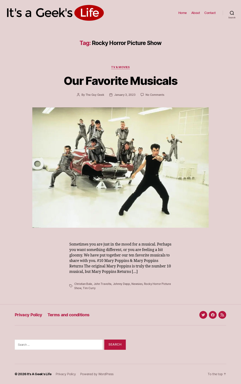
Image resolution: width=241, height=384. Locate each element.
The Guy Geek (95, 94)
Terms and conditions (68, 314)
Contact (210, 13)
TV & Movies (120, 67)
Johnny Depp (121, 284)
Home (182, 13)
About (195, 13)
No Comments (155, 94)
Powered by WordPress (97, 374)
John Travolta (103, 284)
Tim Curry (89, 288)
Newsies (136, 284)
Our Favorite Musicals (120, 80)
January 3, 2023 (124, 94)
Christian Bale (83, 284)
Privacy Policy (28, 314)
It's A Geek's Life (39, 374)
